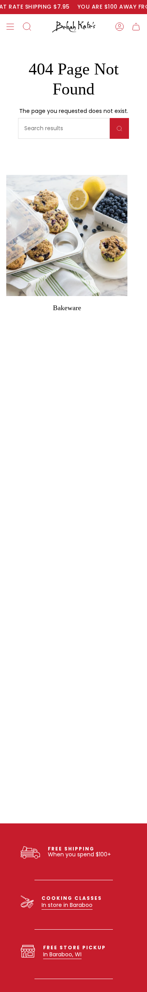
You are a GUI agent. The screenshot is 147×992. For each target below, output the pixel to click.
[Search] (119, 128)
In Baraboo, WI (62, 954)
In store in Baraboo (67, 905)
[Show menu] (10, 27)
